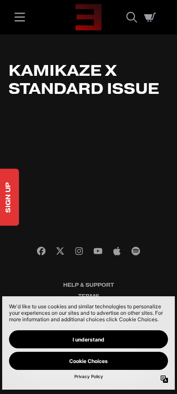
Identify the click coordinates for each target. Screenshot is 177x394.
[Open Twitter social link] (60, 251)
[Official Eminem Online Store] (88, 17)
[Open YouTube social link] (97, 251)
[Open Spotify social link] (135, 251)
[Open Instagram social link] (79, 251)
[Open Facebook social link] (41, 251)
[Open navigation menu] (19, 17)
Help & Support (88, 285)
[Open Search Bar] (131, 17)
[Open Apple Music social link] (116, 251)
